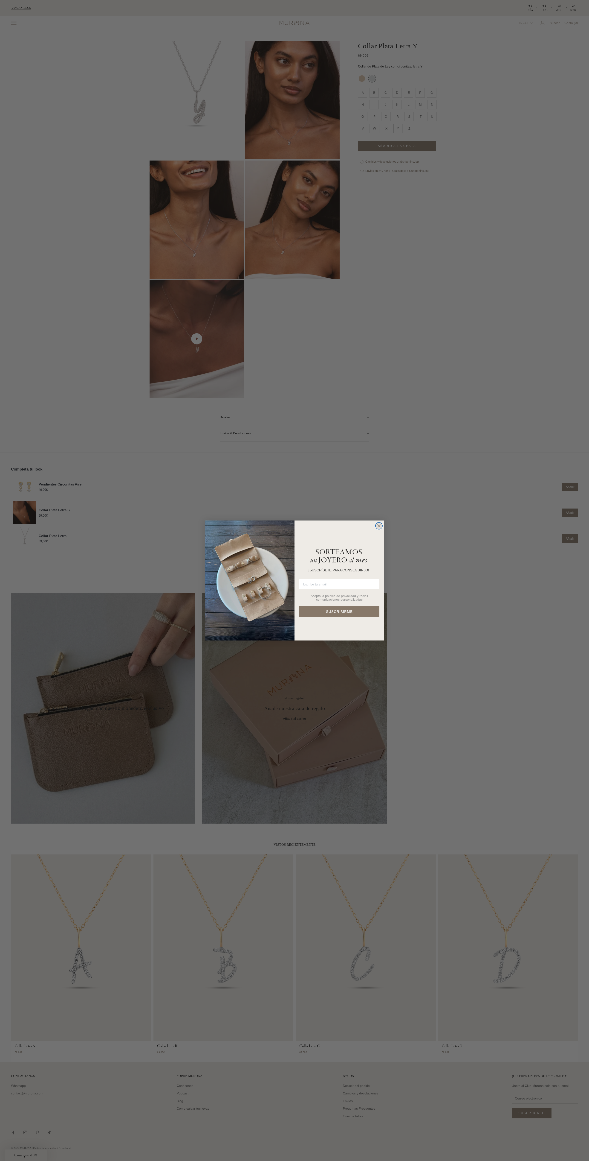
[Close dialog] (378, 525)
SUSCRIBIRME (339, 612)
